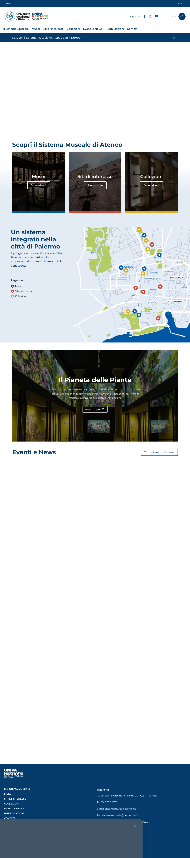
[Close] (135, 826)
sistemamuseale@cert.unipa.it (120, 815)
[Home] (17, 16)
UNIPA (7, 3)
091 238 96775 (109, 802)
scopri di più (92, 409)
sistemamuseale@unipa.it (120, 808)
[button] (181, 3)
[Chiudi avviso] (174, 37)
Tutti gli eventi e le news (159, 452)
